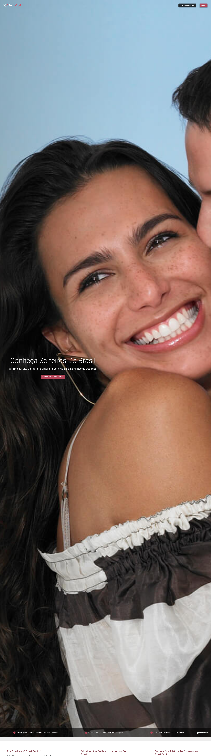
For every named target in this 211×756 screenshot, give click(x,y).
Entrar (203, 5)
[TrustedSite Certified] (202, 732)
